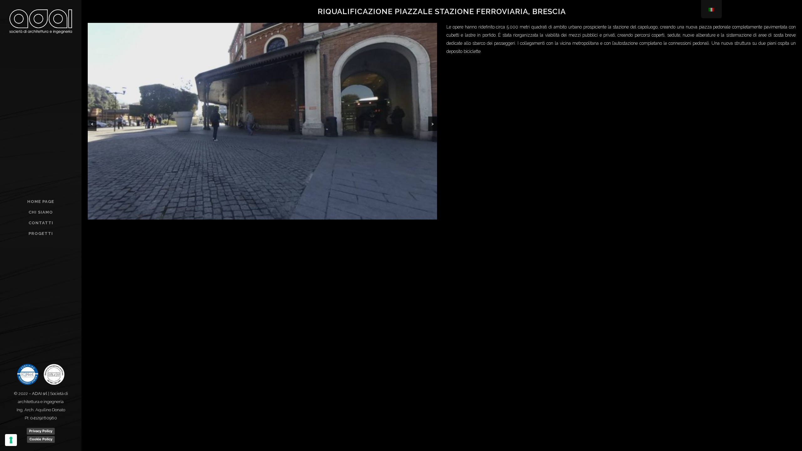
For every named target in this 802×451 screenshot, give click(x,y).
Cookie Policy (40, 439)
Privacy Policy (40, 431)
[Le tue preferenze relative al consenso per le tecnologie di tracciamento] (11, 440)
